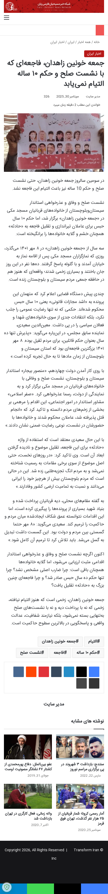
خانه (97, 42)
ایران (71, 42)
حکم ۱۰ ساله (87, 652)
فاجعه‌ (59, 652)
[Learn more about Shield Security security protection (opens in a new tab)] (7, 887)
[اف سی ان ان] (54, 6)
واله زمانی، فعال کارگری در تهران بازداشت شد (28, 816)
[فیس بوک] (94, 672)
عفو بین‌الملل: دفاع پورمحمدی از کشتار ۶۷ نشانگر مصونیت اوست (28, 767)
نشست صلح (30, 652)
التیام (92, 641)
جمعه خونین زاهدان (59, 641)
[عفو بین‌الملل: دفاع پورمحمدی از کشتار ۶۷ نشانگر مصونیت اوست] (28, 747)
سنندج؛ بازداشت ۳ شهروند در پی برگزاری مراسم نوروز (82, 767)
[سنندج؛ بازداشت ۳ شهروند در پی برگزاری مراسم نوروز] (80, 747)
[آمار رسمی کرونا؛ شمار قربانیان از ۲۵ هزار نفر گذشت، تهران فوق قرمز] (80, 796)
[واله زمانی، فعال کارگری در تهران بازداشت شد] (28, 796)
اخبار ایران (57, 42)
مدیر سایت (93, 96)
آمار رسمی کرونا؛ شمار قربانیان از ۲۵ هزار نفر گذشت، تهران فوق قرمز (81, 819)
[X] (81, 672)
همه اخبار (84, 42)
